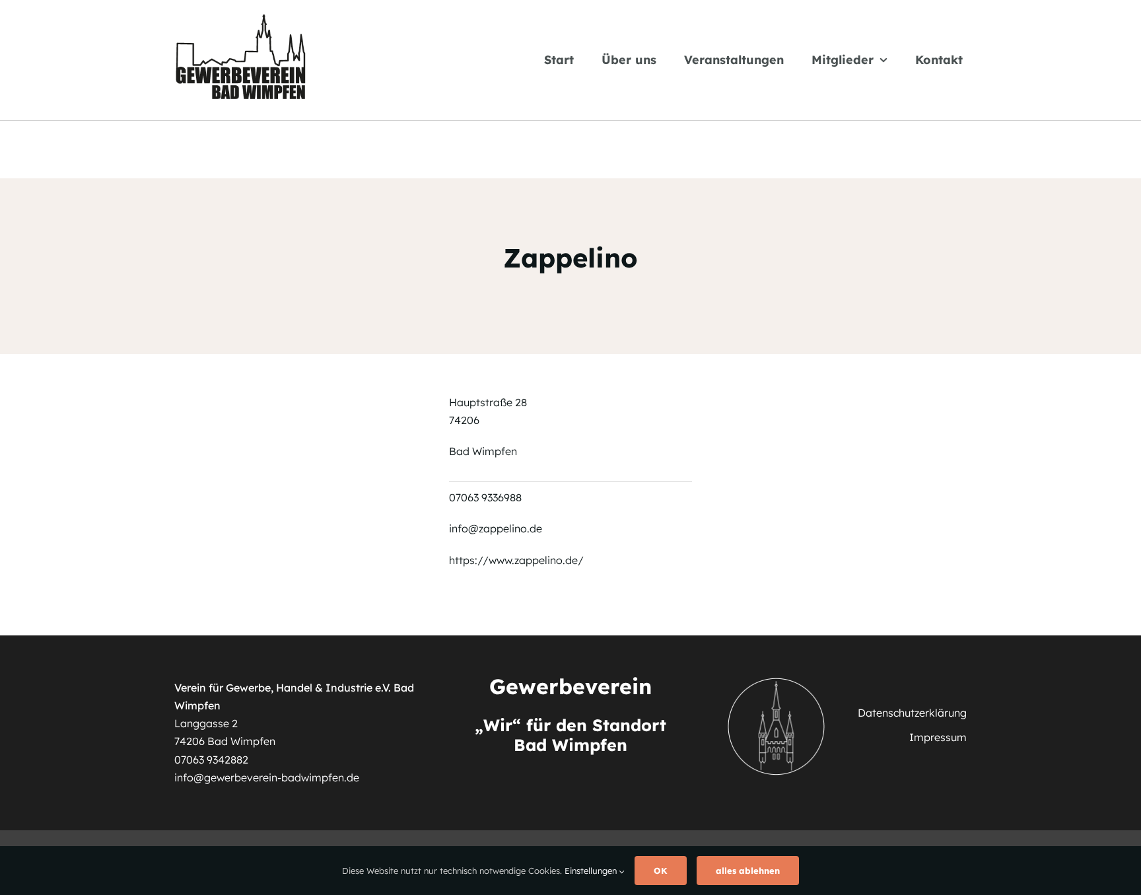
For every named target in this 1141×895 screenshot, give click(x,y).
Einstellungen (592, 870)
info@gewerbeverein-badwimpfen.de (266, 777)
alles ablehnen (748, 870)
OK (661, 870)
